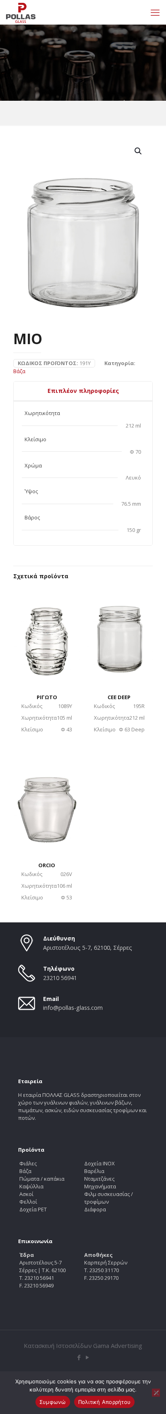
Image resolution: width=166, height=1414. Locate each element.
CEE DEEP (119, 697)
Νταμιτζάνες (99, 1178)
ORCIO (46, 865)
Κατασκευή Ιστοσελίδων (58, 1345)
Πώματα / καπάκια (41, 1178)
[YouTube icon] (87, 1357)
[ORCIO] (46, 802)
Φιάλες (28, 1163)
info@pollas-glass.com (73, 1007)
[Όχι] (156, 1393)
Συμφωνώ (52, 1402)
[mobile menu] (155, 12)
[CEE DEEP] (119, 633)
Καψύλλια (31, 1186)
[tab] (83, 391)
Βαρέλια (94, 1171)
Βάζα (19, 371)
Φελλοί (28, 1201)
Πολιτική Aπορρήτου (104, 1402)
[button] (139, 151)
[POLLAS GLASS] (20, 12)
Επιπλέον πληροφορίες (83, 391)
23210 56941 (60, 978)
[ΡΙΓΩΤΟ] (46, 633)
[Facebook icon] (79, 1357)
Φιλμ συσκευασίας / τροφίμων (108, 1197)
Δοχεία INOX (99, 1163)
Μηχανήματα (100, 1186)
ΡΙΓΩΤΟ (47, 697)
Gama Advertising (117, 1345)
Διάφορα (95, 1209)
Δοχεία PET (33, 1209)
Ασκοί (26, 1194)
